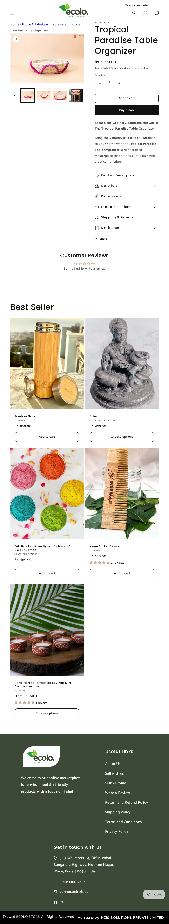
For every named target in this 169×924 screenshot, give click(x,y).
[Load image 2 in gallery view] (44, 95)
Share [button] (103, 239)
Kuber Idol (96, 416)
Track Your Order (137, 6)
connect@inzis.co (74, 892)
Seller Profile (115, 783)
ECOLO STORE (28, 917)
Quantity (100, 75)
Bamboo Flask (24, 416)
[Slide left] (14, 95)
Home (14, 24)
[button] (12, 12)
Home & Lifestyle (35, 24)
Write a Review (117, 793)
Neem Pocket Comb (104, 546)
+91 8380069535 (73, 882)
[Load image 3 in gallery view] (60, 95)
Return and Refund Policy (126, 803)
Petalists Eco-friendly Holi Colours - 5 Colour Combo (42, 548)
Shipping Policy (118, 812)
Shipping (116, 68)
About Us (113, 764)
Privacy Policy (116, 832)
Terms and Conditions (123, 822)
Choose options (122, 436)
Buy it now (127, 110)
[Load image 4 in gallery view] (76, 95)
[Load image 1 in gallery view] (27, 95)
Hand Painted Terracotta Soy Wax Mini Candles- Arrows (42, 684)
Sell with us (114, 773)
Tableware (58, 24)
